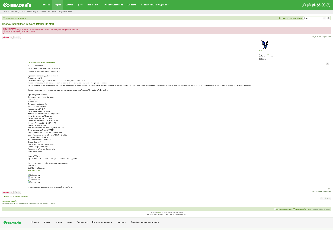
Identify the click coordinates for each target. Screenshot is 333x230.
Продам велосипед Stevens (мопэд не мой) (28, 23)
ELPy (260, 50)
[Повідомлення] (29, 65)
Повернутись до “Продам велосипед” (16, 196)
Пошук (325, 18)
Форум (58, 5)
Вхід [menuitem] (300, 18)
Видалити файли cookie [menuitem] (303, 209)
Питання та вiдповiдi (113, 5)
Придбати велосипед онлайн (155, 5)
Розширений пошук (328, 18)
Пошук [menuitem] (283, 18)
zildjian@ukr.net (34, 170)
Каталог (69, 5)
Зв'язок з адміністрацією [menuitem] (284, 209)
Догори (329, 189)
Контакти (131, 5)
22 (268, 55)
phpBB (159, 212)
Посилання (92, 5)
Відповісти (7, 37)
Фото (80, 5)
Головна (46, 5)
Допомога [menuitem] (23, 18)
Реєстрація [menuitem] (292, 18)
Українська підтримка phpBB (178, 214)
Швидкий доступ (11, 18)
